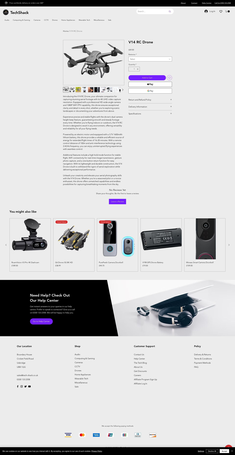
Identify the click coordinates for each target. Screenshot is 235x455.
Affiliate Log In (140, 383)
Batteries (133, 54)
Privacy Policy (96, 451)
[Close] (232, 451)
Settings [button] (201, 451)
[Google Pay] (150, 91)
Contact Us (139, 354)
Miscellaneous (81, 382)
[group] (117, 245)
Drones (78, 370)
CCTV (77, 366)
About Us (138, 367)
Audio (77, 354)
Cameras (79, 362)
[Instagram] (21, 386)
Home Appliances (83, 374)
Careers (137, 375)
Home (66, 31)
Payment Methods (202, 363)
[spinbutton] (134, 69)
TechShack (19, 12)
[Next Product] (229, 244)
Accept (224, 451)
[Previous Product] (6, 244)
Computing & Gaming (85, 358)
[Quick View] (30, 238)
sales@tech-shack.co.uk (27, 375)
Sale (76, 386)
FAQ (196, 367)
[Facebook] (17, 386)
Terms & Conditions (203, 358)
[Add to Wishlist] (169, 77)
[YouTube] (29, 386)
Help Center (139, 358)
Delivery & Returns (202, 354)
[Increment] (137, 69)
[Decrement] (130, 69)
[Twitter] (25, 386)
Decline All (212, 451)
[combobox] (150, 59)
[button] (227, 11)
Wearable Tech (81, 378)
